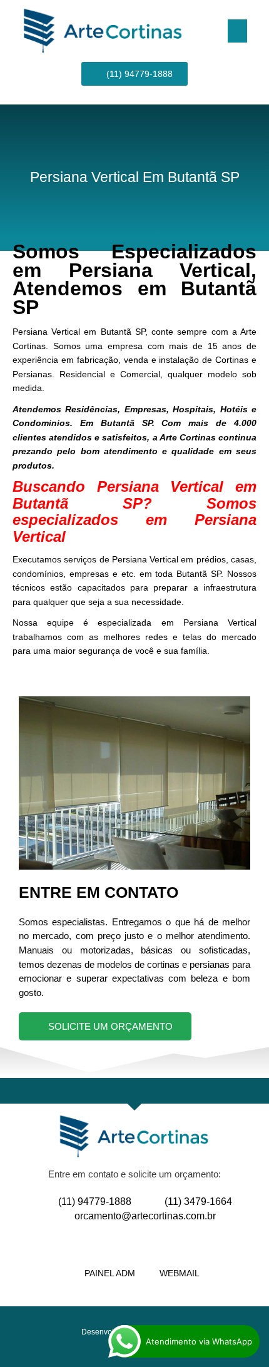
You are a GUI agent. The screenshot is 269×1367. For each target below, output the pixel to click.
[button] (238, 31)
